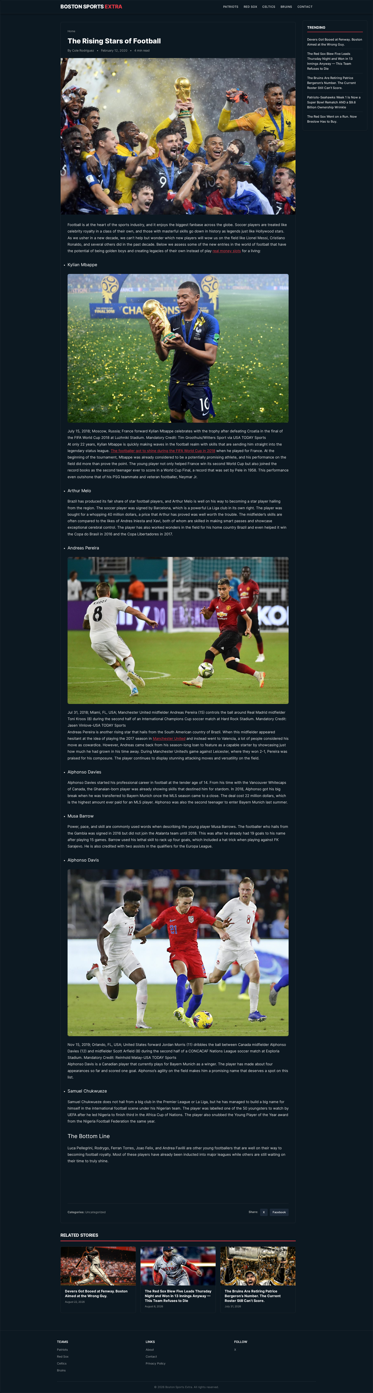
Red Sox (250, 6)
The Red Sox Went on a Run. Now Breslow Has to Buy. (332, 119)
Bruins (286, 6)
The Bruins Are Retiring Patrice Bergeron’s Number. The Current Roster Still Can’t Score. (253, 1296)
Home (71, 31)
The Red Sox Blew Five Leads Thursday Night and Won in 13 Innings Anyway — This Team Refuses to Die (178, 1296)
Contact (305, 6)
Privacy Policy (156, 1363)
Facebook (279, 1212)
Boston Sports (91, 6)
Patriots (231, 6)
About (150, 1349)
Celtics (268, 6)
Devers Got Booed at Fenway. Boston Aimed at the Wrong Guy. (96, 1293)
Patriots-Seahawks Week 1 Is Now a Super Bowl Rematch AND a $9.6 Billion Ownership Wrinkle (333, 102)
